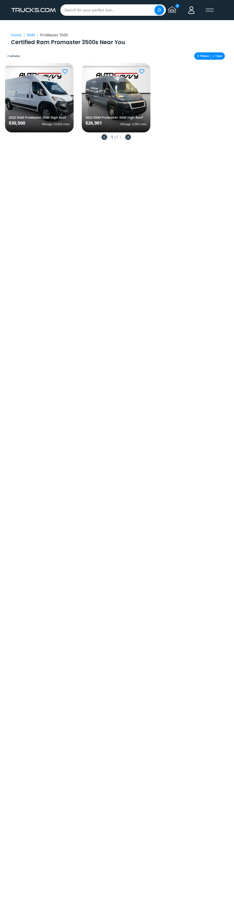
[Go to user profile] (191, 10)
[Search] (159, 10)
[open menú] (209, 10)
